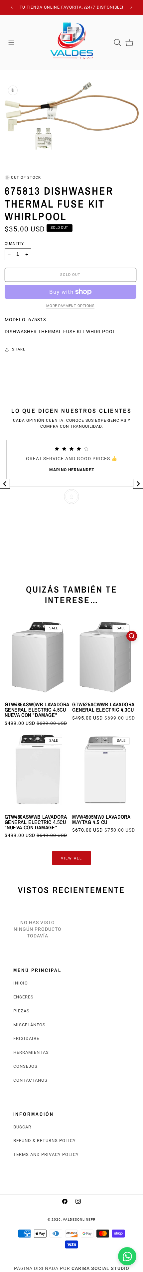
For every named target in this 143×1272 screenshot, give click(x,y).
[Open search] (131, 636)
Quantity (14, 243)
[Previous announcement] (12, 7)
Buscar (22, 1126)
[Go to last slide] (5, 484)
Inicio (20, 983)
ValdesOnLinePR (79, 1219)
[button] (11, 42)
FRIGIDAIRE (26, 1038)
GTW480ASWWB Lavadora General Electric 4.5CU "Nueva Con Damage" (36, 822)
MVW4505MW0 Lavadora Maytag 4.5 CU (101, 819)
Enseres (23, 996)
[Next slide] (138, 484)
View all (71, 858)
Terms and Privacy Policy (46, 1154)
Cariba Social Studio (100, 1268)
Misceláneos (29, 1024)
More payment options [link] (70, 306)
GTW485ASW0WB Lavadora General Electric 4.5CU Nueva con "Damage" (37, 710)
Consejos (25, 1066)
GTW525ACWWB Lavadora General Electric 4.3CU (103, 707)
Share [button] (18, 349)
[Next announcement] (131, 7)
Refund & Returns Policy (44, 1140)
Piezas (21, 1010)
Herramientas (31, 1052)
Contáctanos (30, 1080)
